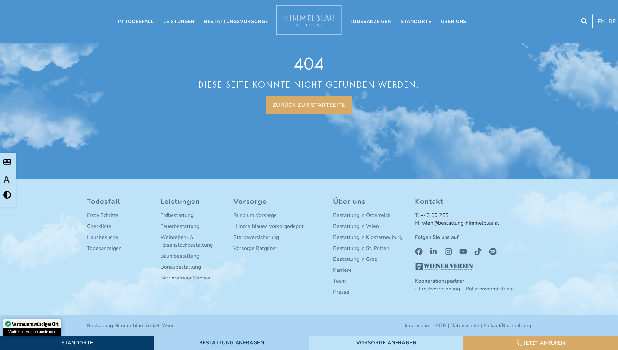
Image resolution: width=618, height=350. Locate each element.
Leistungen (179, 21)
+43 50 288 (434, 215)
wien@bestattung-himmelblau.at (460, 223)
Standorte (416, 21)
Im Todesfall (136, 21)
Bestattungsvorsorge (236, 21)
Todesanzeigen (370, 21)
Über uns (453, 21)
